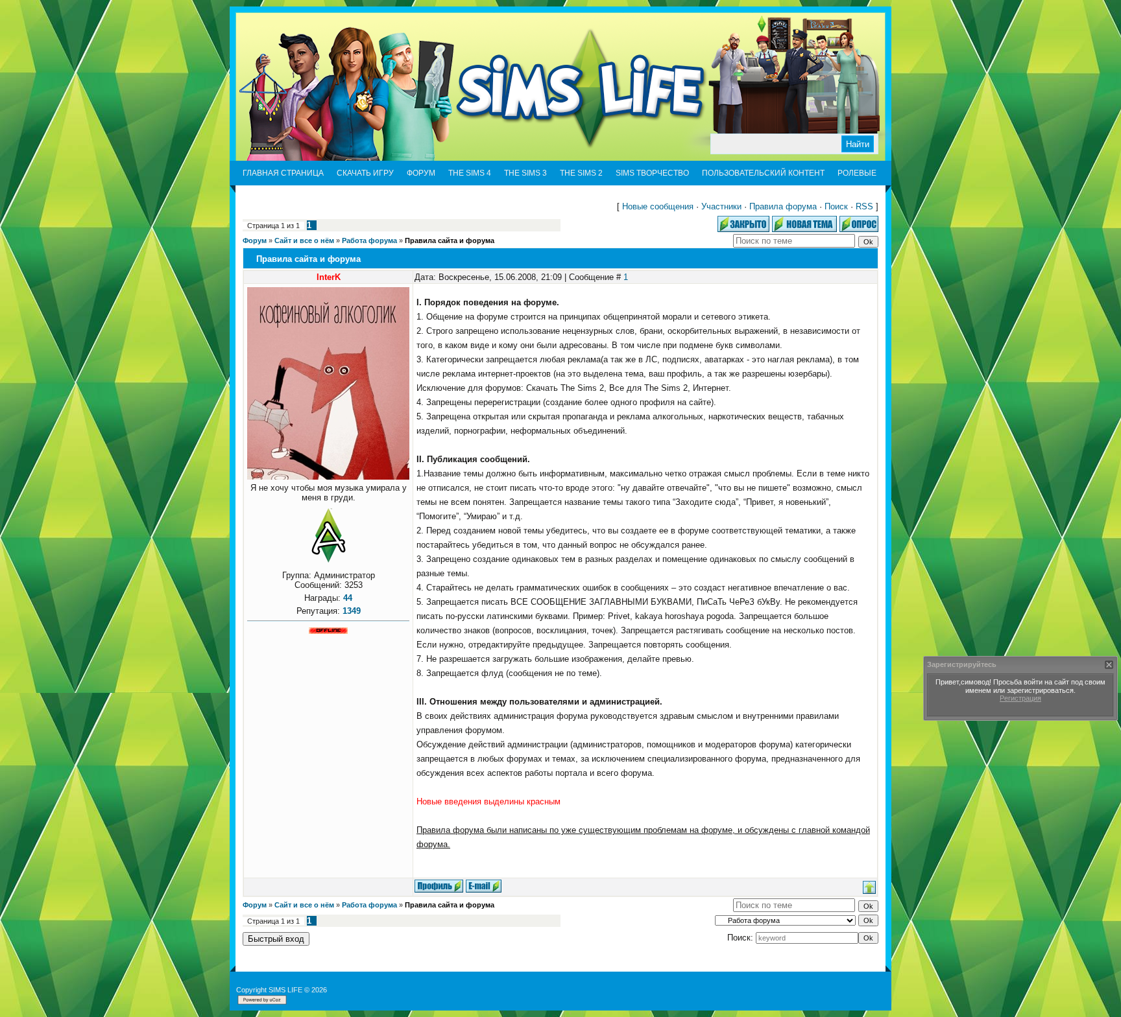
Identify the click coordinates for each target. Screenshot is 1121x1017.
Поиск (836, 206)
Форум (255, 240)
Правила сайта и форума (449, 240)
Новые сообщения (657, 206)
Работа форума (369, 240)
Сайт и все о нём (304, 240)
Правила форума (783, 206)
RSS (864, 206)
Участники (721, 206)
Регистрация (1020, 698)
